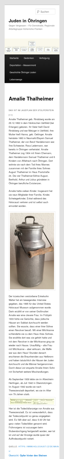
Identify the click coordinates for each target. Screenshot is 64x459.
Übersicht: (28, 455)
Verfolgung (44, 57)
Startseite (14, 57)
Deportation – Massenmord (23, 65)
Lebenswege (16, 79)
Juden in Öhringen (28, 20)
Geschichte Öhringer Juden (23, 72)
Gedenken (29, 57)
